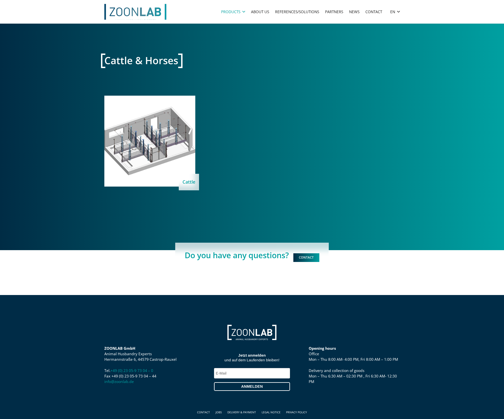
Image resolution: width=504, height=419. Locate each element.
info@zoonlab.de (119, 381)
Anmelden (252, 386)
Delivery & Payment (241, 412)
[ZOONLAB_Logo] (135, 12)
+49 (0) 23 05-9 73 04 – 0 (131, 370)
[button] (243, 12)
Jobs (219, 412)
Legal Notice (271, 412)
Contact (203, 412)
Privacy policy (296, 412)
